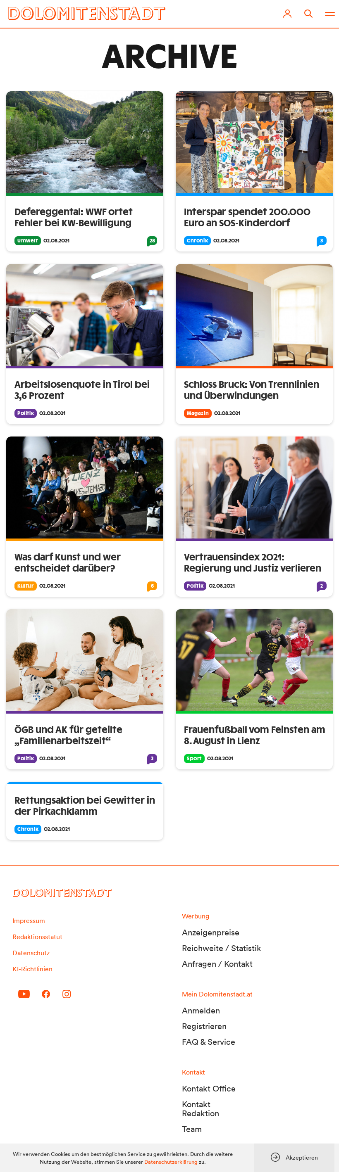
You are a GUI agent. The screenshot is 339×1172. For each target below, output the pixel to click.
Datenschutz (31, 953)
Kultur (25, 586)
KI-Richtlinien (32, 969)
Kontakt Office (209, 1089)
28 (152, 240)
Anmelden (201, 1010)
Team (192, 1129)
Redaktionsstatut (37, 936)
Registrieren (204, 1026)
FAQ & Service (208, 1042)
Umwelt (27, 240)
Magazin (198, 413)
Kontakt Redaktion (200, 1108)
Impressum (28, 920)
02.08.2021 (56, 240)
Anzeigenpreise (210, 932)
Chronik (197, 240)
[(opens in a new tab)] (254, 315)
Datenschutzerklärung (171, 1161)
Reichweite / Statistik (221, 948)
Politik (25, 413)
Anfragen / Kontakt (217, 964)
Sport (194, 758)
